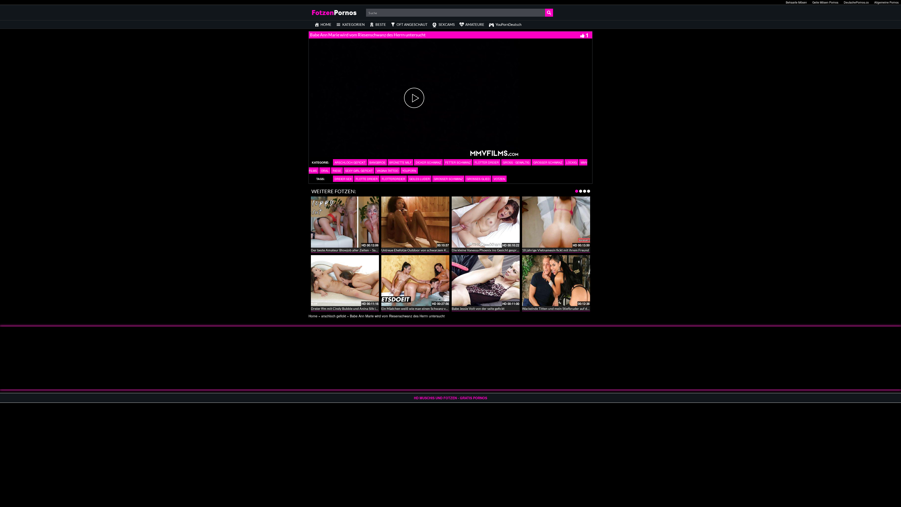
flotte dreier (367, 179)
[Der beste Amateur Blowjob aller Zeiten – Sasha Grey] (345, 222)
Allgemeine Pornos (886, 2)
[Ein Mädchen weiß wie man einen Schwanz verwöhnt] (415, 280)
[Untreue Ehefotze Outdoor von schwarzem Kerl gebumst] (415, 222)
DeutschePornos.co (856, 2)
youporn (409, 171)
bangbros (377, 162)
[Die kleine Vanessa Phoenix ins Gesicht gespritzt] (486, 222)
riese (337, 171)
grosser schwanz (547, 162)
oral (325, 171)
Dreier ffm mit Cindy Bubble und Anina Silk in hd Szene (351, 309)
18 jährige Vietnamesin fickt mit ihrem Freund (555, 250)
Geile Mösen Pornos (825, 2)
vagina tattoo (387, 171)
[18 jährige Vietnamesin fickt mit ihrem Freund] (556, 222)
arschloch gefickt (350, 162)
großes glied (478, 179)
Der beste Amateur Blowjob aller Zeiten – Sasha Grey (349, 250)
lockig (571, 162)
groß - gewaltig (516, 162)
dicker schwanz (428, 162)
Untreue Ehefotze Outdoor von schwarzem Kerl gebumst (422, 250)
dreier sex (343, 179)
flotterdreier (393, 179)
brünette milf (400, 162)
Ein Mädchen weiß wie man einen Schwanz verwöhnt (419, 309)
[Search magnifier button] (549, 13)
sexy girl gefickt (359, 171)
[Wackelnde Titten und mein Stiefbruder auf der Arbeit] (556, 280)
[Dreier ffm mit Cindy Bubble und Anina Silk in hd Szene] (345, 280)
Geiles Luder (419, 179)
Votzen (499, 179)
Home (313, 316)
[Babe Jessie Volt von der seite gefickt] (486, 280)
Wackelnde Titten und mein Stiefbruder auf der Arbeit (561, 309)
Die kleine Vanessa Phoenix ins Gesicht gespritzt (486, 250)
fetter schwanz (458, 162)
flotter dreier (487, 162)
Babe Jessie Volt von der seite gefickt (478, 309)
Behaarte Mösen (796, 2)
